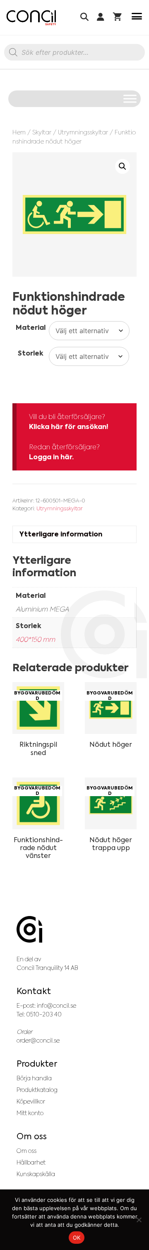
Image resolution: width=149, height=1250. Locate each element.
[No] (139, 1220)
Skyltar (41, 132)
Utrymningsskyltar (83, 132)
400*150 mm (35, 639)
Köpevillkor (31, 1101)
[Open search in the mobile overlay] (74, 54)
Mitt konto (30, 1113)
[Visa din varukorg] (117, 17)
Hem (19, 132)
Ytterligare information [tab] (60, 534)
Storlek (30, 353)
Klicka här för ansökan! (68, 426)
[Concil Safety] (31, 17)
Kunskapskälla (36, 1174)
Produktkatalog (37, 1090)
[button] (122, 166)
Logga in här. (51, 457)
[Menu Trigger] (136, 17)
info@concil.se (56, 1005)
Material (31, 327)
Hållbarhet (31, 1162)
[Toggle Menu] (130, 98)
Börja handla (34, 1078)
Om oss (26, 1151)
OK (77, 1237)
